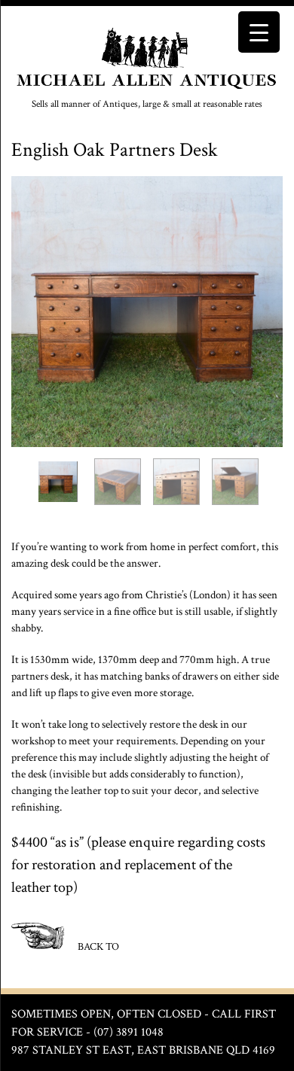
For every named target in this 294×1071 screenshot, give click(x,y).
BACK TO (97, 946)
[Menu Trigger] (259, 32)
